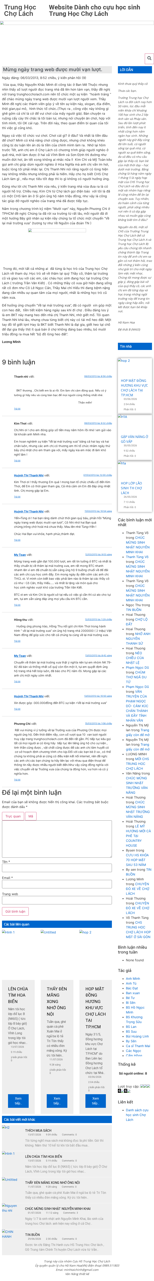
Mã (30, 816)
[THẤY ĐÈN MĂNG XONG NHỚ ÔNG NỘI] (12, 1187)
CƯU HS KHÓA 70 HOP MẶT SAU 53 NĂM (137, 860)
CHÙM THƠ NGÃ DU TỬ (136, 677)
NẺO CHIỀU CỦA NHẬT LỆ (135, 658)
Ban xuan (133, 993)
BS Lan (131, 1027)
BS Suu (131, 1031)
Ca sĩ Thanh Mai (138, 1046)
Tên (6, 861)
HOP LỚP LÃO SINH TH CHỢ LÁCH (131, 488)
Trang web (10, 894)
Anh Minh (133, 979)
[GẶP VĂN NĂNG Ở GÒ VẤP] (135, 424)
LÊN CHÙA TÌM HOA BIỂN (43, 1157)
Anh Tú (131, 983)
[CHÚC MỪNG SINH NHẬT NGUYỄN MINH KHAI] (12, 1213)
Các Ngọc (133, 1051)
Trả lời (17, 408)
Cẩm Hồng (134, 1056)
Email (7, 877)
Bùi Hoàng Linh (137, 1036)
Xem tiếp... (18, 1101)
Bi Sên (130, 1003)
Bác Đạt (132, 988)
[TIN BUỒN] (12, 1239)
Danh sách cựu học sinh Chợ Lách (137, 1115)
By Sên (131, 1041)
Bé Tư (130, 998)
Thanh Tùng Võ (137, 557)
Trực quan (13, 816)
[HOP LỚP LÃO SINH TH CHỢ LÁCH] (135, 471)
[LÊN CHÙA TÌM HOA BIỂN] (12, 1161)
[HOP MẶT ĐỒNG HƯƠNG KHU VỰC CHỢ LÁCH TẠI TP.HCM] (135, 368)
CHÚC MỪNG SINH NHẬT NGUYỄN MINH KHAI (58, 1209)
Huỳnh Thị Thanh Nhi (29, 475)
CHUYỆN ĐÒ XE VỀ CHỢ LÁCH (137, 889)
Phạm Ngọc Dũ (137, 667)
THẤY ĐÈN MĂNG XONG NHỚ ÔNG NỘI (52, 1183)
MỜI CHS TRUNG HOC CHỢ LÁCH (137, 763)
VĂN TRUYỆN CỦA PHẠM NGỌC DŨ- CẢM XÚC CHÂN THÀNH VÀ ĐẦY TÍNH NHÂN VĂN (137, 706)
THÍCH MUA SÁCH (38, 1130)
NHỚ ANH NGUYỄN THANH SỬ (138, 638)
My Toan (20, 554)
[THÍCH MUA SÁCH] (12, 1135)
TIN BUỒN (32, 1235)
